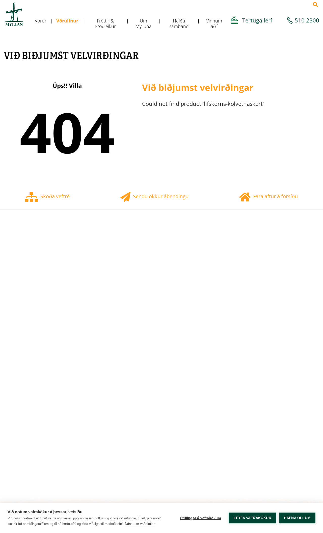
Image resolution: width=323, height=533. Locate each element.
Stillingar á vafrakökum (200, 518)
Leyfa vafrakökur (252, 518)
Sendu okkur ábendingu (161, 196)
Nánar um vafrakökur (140, 524)
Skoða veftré (55, 196)
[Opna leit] (315, 4)
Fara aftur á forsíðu (275, 196)
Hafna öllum (297, 518)
